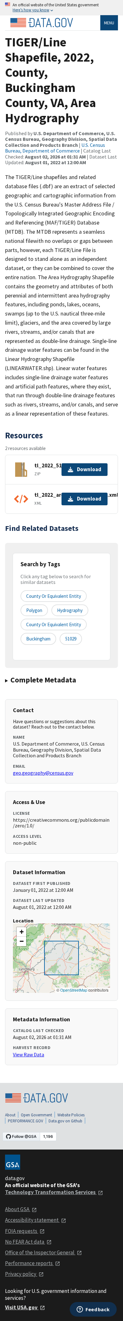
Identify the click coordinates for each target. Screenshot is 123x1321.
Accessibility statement (32, 1219)
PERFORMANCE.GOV (25, 1121)
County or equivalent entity (53, 596)
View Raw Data (28, 1054)
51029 (70, 639)
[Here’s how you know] (61, 7)
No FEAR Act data (25, 1241)
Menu (109, 23)
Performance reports (29, 1263)
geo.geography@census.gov (43, 773)
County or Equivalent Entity (53, 624)
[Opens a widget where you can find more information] (93, 1310)
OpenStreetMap (73, 990)
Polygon (34, 610)
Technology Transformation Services (51, 1192)
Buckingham (38, 639)
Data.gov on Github (65, 1121)
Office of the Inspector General (40, 1252)
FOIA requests (21, 1231)
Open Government (36, 1115)
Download (89, 469)
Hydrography (70, 610)
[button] (21, 932)
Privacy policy (21, 1273)
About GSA (17, 1209)
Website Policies (71, 1115)
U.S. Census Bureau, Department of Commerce (55, 148)
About (10, 1115)
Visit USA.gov (21, 1307)
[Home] (41, 22)
